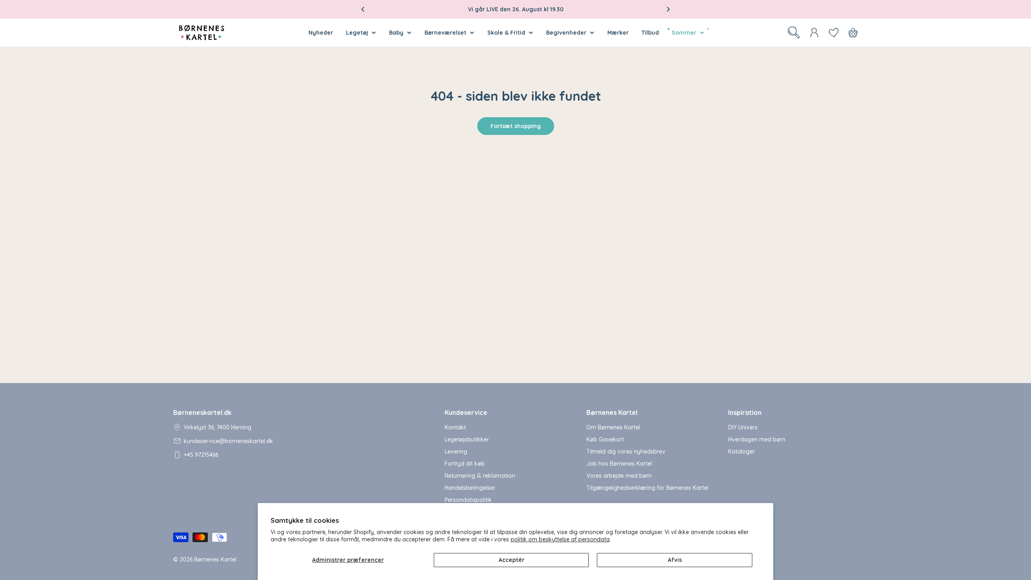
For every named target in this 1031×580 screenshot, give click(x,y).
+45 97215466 (201, 454)
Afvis (675, 559)
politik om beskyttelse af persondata (560, 539)
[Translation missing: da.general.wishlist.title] (833, 32)
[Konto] (814, 32)
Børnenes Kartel (215, 559)
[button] (363, 9)
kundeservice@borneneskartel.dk (228, 441)
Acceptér (511, 559)
